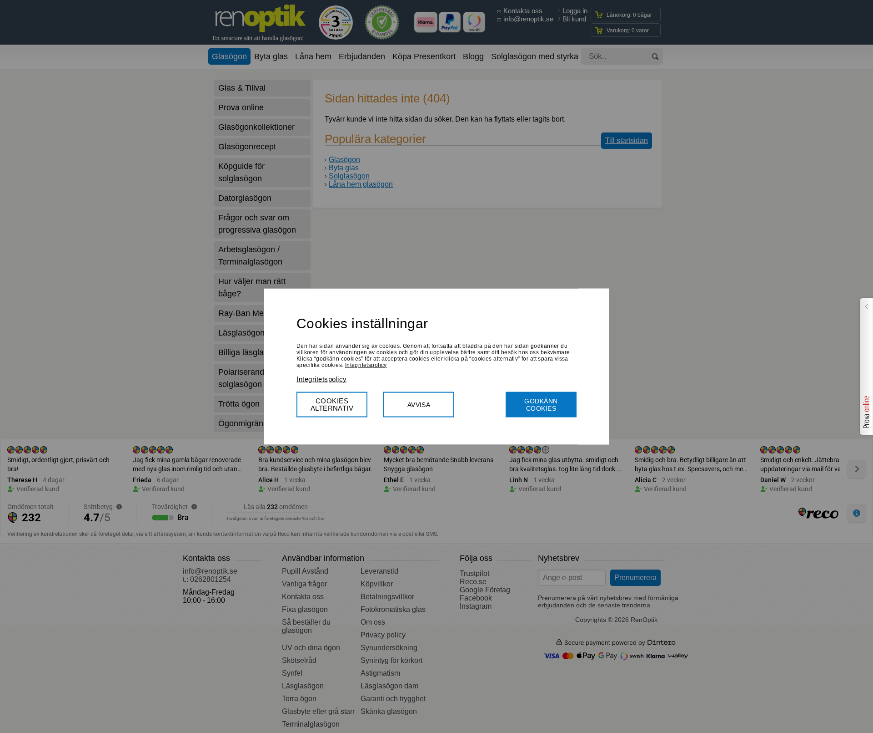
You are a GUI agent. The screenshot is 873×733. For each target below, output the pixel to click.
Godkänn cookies (540, 404)
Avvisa (419, 404)
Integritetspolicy (366, 364)
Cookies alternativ (332, 404)
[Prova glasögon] (865, 366)
